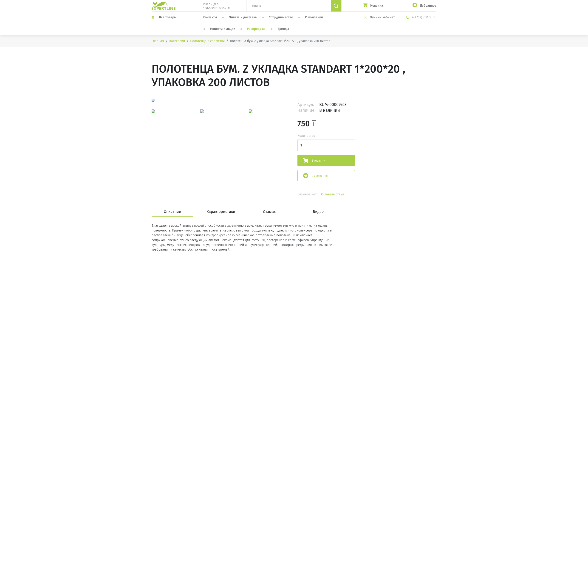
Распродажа (256, 29)
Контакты (210, 17)
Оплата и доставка (243, 17)
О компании (314, 17)
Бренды (283, 29)
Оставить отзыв (333, 194)
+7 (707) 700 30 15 (423, 17)
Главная (158, 41)
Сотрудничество (281, 17)
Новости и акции (222, 29)
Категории (177, 41)
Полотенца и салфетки (207, 41)
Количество (306, 136)
